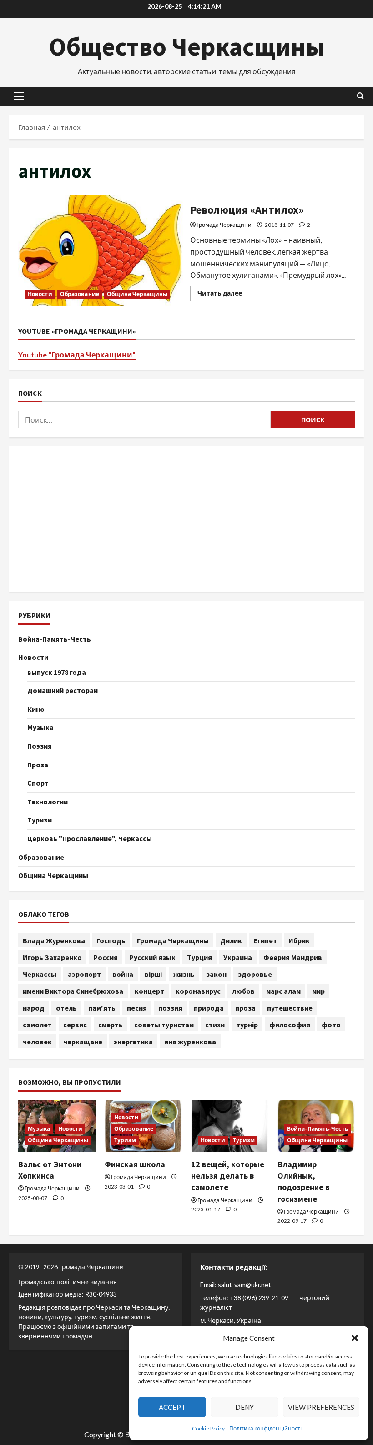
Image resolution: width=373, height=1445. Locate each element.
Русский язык (152, 957)
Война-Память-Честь (54, 638)
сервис (75, 1024)
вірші (153, 974)
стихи (215, 1024)
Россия (105, 957)
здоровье (255, 974)
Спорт (38, 782)
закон (216, 974)
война (122, 974)
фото (331, 1024)
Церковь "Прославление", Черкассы (89, 838)
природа (209, 1007)
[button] (354, 1338)
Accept (172, 1407)
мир (318, 991)
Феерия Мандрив (292, 957)
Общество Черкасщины (187, 46)
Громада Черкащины (173, 940)
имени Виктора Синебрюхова (73, 991)
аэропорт (84, 974)
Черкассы (39, 974)
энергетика (133, 1041)
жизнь (184, 974)
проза (245, 1007)
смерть (110, 1024)
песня (137, 1007)
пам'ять (102, 1007)
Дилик (231, 940)
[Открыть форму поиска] (360, 96)
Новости (40, 294)
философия (289, 1024)
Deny (244, 1407)
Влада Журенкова (54, 940)
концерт (149, 991)
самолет (37, 1024)
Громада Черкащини (224, 224)
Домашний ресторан (62, 690)
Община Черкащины (137, 294)
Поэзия (39, 746)
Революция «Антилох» (100, 250)
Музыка (40, 727)
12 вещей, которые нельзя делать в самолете (227, 1175)
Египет (265, 940)
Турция (199, 957)
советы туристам (164, 1024)
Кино (36, 709)
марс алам (283, 991)
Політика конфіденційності (265, 1428)
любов (243, 991)
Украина (237, 957)
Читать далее (223, 295)
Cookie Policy (208, 1428)
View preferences (321, 1407)
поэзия (170, 1007)
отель (66, 1007)
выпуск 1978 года (56, 672)
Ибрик (299, 940)
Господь (111, 940)
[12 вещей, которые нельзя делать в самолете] (229, 1126)
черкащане (82, 1041)
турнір (247, 1024)
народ (34, 1007)
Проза (37, 764)
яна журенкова (190, 1041)
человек (37, 1041)
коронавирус (198, 991)
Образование (79, 294)
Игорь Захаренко (52, 957)
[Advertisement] (186, 519)
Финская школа (135, 1164)
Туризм (39, 819)
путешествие (290, 1007)
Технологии (47, 801)
